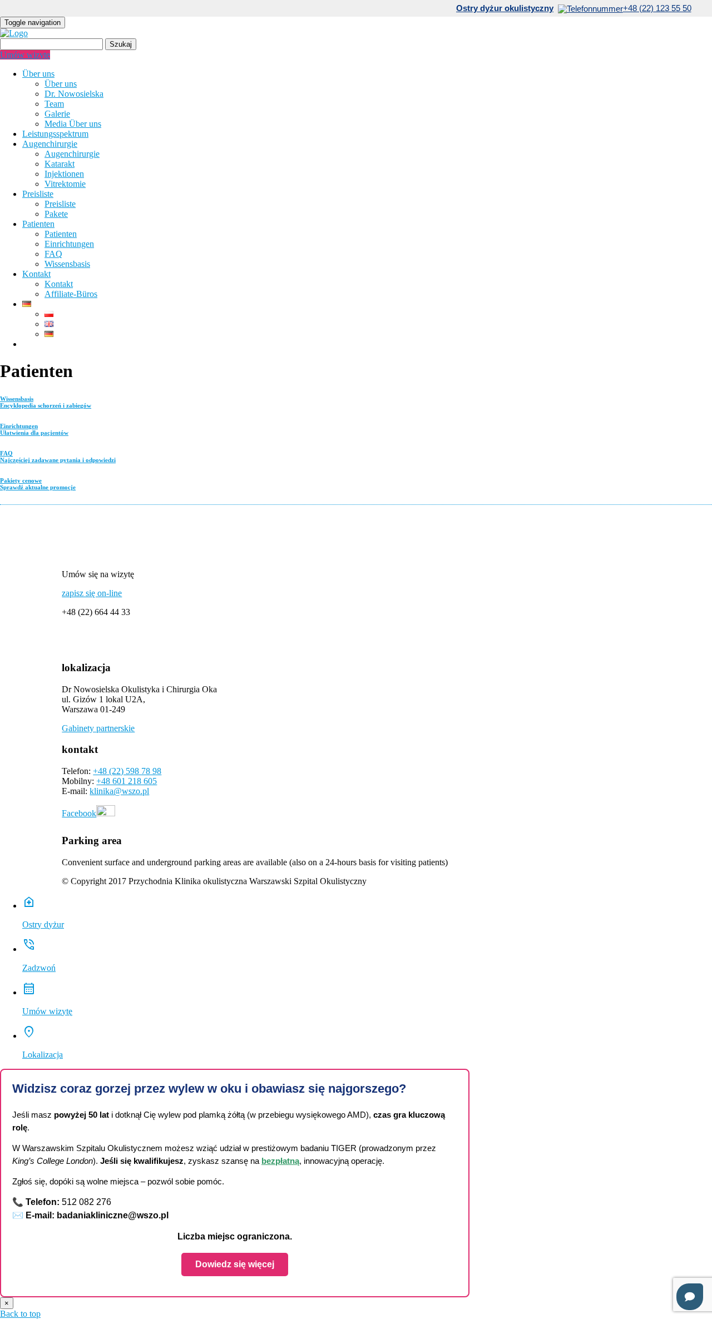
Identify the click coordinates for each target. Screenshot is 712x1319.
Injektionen (64, 173)
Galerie (57, 113)
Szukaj (121, 44)
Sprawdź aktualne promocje (38, 483)
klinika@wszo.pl (119, 791)
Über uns (38, 73)
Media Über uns (72, 123)
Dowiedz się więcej (234, 1264)
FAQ (53, 254)
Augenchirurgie (49, 143)
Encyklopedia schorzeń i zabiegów (45, 402)
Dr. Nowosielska (73, 93)
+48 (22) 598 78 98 (127, 771)
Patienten (38, 224)
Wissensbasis (67, 264)
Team (54, 103)
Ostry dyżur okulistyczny (504, 8)
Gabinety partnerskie (98, 728)
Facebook (79, 813)
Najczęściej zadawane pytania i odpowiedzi (58, 456)
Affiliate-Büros (70, 294)
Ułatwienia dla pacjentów (34, 429)
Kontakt (36, 274)
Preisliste (37, 194)
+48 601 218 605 (126, 781)
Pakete (56, 214)
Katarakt (59, 163)
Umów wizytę (25, 54)
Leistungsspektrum (55, 133)
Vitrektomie (65, 184)
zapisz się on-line (92, 593)
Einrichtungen (69, 244)
